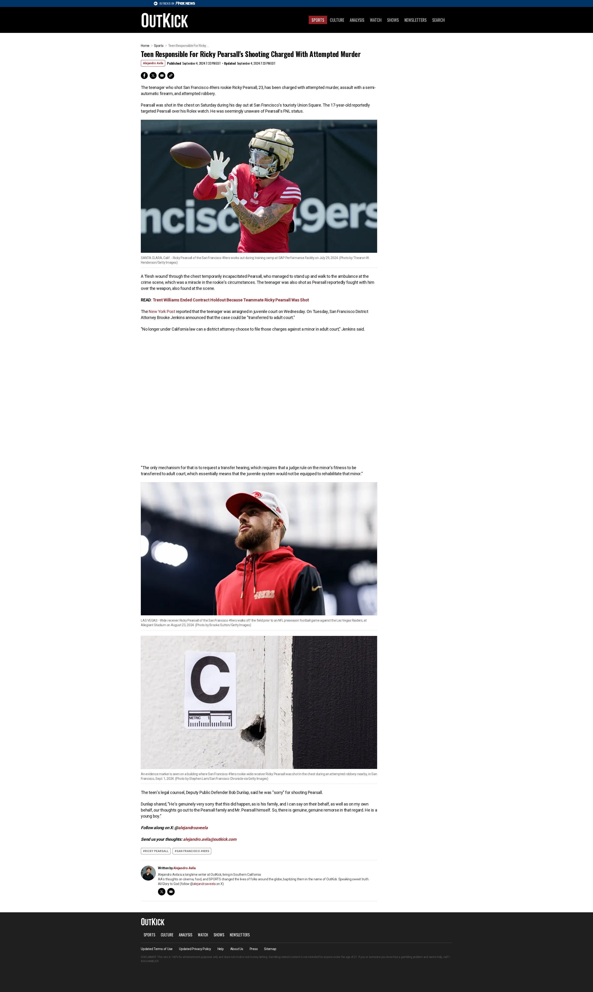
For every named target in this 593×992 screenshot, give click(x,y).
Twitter (153, 75)
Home (145, 45)
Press (254, 949)
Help (221, 949)
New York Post (161, 311)
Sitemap (270, 949)
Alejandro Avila (153, 63)
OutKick (165, 20)
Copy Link (170, 75)
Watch (376, 20)
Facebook (144, 75)
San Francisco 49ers (193, 851)
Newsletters (415, 20)
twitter (161, 891)
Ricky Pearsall (157, 851)
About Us (236, 949)
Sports (318, 20)
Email (161, 75)
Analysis (357, 20)
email (171, 891)
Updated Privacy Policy (195, 949)
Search (438, 20)
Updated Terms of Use (157, 949)
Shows (393, 20)
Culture (337, 20)
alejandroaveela (204, 884)
